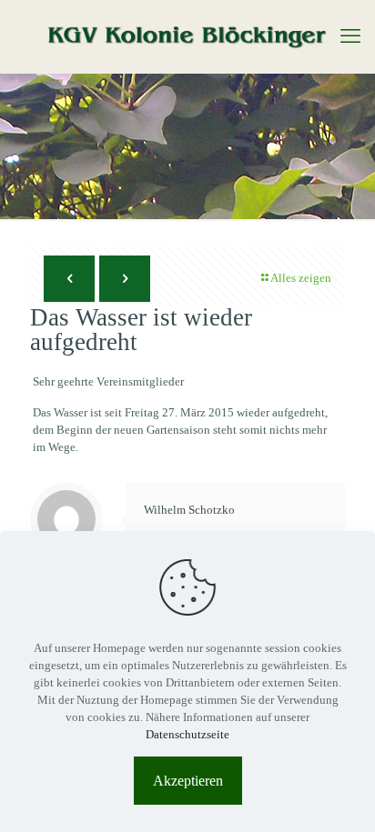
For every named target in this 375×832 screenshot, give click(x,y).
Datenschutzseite (187, 734)
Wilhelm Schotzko (189, 509)
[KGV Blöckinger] (187, 36)
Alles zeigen (300, 278)
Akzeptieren (188, 780)
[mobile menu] (350, 36)
